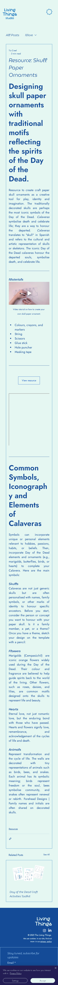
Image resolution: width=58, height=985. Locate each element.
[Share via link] (10, 838)
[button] (49, 12)
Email (11, 962)
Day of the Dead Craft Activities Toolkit (24, 894)
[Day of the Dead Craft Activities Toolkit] (29, 873)
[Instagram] (44, 930)
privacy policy (46, 941)
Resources (13, 828)
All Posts (12, 35)
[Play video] (29, 293)
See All (46, 854)
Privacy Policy (15, 973)
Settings (15, 980)
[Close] (53, 969)
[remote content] (29, 419)
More (29, 35)
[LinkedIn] (50, 930)
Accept (43, 980)
